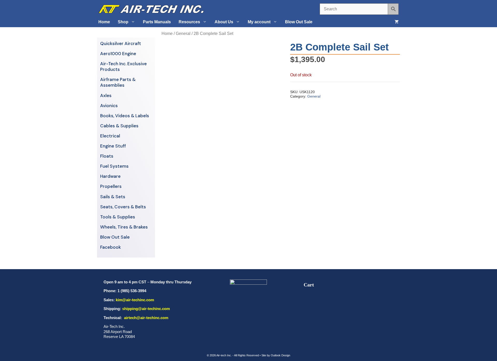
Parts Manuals (157, 22)
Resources (189, 22)
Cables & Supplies (119, 126)
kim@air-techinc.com (135, 300)
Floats (106, 156)
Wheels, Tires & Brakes (124, 227)
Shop (123, 22)
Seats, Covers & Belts (123, 207)
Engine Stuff (113, 146)
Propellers (111, 186)
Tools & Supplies (117, 217)
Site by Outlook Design (275, 355)
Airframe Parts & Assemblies (118, 82)
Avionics (109, 105)
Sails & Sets (112, 197)
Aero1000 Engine (118, 53)
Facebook (110, 247)
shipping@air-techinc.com (146, 308)
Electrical (110, 136)
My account (259, 22)
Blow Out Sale (298, 22)
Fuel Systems (114, 166)
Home (104, 22)
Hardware (110, 176)
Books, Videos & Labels (124, 116)
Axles (106, 95)
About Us (224, 22)
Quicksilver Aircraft (120, 43)
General (183, 33)
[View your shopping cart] (397, 22)
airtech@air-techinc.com (145, 317)
